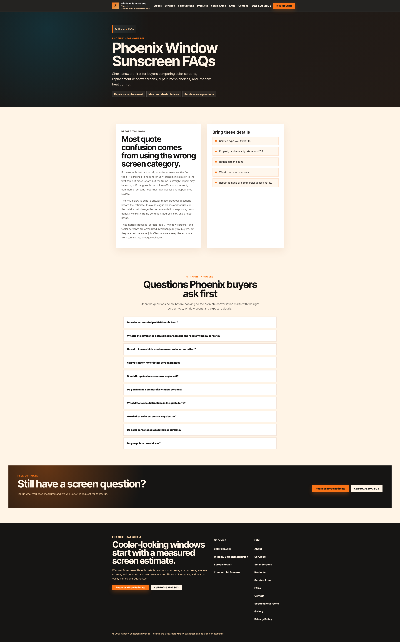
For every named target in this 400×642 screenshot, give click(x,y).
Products (202, 5)
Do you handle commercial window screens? (154, 389)
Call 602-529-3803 (366, 488)
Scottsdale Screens (266, 603)
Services (170, 5)
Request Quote (284, 5)
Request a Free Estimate (330, 488)
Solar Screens (186, 5)
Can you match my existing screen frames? (153, 362)
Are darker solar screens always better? (152, 416)
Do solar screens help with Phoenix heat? (152, 322)
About (158, 5)
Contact (243, 5)
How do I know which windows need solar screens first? (161, 349)
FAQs (232, 5)
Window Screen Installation (231, 556)
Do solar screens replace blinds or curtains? (154, 429)
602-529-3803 (261, 5)
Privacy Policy (263, 619)
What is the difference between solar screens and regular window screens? (173, 335)
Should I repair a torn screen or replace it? (153, 376)
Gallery (258, 611)
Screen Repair (223, 564)
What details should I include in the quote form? (156, 403)
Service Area (218, 5)
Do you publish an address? (144, 443)
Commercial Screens (227, 572)
